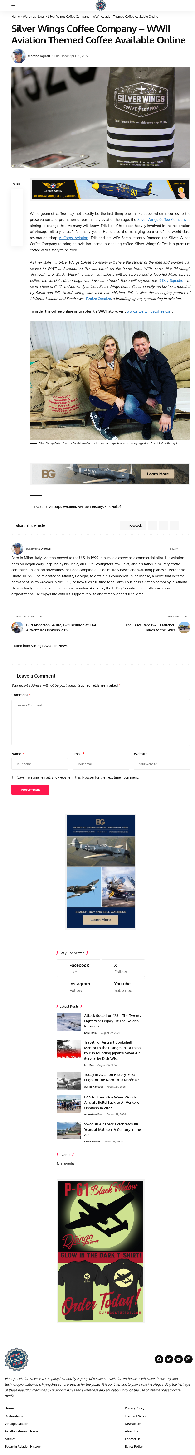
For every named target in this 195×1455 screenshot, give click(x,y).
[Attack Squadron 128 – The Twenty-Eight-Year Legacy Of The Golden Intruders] (69, 1022)
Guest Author (92, 1141)
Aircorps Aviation (62, 507)
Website (140, 754)
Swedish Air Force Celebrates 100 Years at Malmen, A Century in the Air (112, 1129)
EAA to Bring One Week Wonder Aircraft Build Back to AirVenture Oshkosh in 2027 (111, 1102)
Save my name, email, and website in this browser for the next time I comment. (78, 777)
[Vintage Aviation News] (100, 5)
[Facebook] (182, 548)
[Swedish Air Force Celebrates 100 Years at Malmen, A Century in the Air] (69, 1130)
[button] (15, 5)
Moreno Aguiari (39, 56)
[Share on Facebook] (17, 194)
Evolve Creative (98, 298)
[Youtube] (123, 986)
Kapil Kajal (91, 1033)
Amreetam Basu (93, 1114)
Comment (21, 695)
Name (17, 754)
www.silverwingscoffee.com (149, 311)
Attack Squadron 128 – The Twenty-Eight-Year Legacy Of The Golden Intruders (113, 1020)
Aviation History (90, 507)
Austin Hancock (93, 1086)
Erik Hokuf (113, 507)
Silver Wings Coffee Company (161, 219)
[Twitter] (169, 1359)
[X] (123, 968)
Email (79, 754)
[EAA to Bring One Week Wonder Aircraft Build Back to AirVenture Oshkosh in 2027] (69, 1104)
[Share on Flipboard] (163, 525)
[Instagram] (78, 986)
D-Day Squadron (171, 280)
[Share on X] (17, 206)
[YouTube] (188, 548)
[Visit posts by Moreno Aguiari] (18, 56)
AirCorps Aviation (73, 238)
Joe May (89, 1065)
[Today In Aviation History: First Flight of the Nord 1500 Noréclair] (69, 1081)
